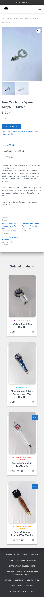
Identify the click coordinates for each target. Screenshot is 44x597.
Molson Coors (19, 320)
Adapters (9, 18)
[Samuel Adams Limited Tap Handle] (22, 502)
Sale (11, 134)
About (25, 554)
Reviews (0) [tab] (8, 157)
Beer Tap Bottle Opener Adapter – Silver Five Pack (10, 226)
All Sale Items (23, 131)
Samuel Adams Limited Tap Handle (22, 534)
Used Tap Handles (33, 580)
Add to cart (10, 126)
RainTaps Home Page (22, 2)
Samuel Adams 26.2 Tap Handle (22, 465)
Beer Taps (7, 580)
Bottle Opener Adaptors (20, 18)
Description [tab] (9, 145)
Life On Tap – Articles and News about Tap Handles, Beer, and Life (22, 573)
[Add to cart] (32, 332)
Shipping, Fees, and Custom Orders (22, 566)
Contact (34, 554)
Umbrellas (19, 580)
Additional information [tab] (14, 151)
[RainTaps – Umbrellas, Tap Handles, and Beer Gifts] (7, 9)
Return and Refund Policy (26, 560)
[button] (38, 31)
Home (3, 18)
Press (10, 560)
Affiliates (30, 586)
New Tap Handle (16, 586)
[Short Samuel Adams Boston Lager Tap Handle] (22, 363)
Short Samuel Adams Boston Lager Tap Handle (22, 394)
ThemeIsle (30, 591)
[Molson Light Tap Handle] (22, 296)
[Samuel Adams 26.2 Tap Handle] (22, 433)
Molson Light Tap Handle (22, 325)
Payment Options (12, 554)
